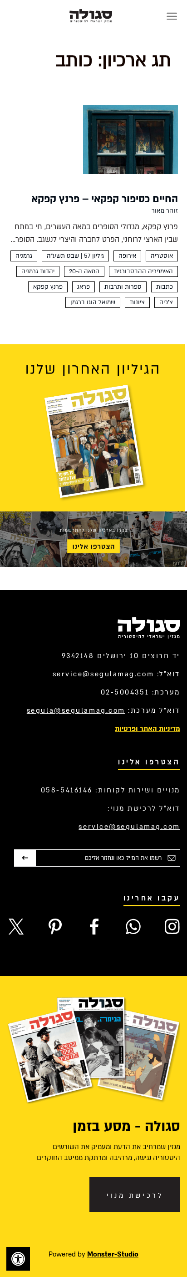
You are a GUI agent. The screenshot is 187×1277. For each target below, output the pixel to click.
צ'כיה (166, 302)
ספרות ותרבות (123, 287)
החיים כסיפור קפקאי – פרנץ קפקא (104, 199)
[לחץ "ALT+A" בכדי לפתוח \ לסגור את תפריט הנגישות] (18, 1259)
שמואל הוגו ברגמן (92, 302)
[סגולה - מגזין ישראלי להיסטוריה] (91, 16)
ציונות (137, 302)
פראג (83, 287)
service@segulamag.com (103, 674)
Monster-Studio (112, 1254)
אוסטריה (162, 256)
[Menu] (172, 16)
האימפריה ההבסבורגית (143, 271)
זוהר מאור (165, 211)
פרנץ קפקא (48, 287)
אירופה (127, 256)
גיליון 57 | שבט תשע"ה (75, 256)
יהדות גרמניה (37, 271)
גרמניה (23, 256)
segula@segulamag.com (76, 710)
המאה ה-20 (84, 271)
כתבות (164, 287)
